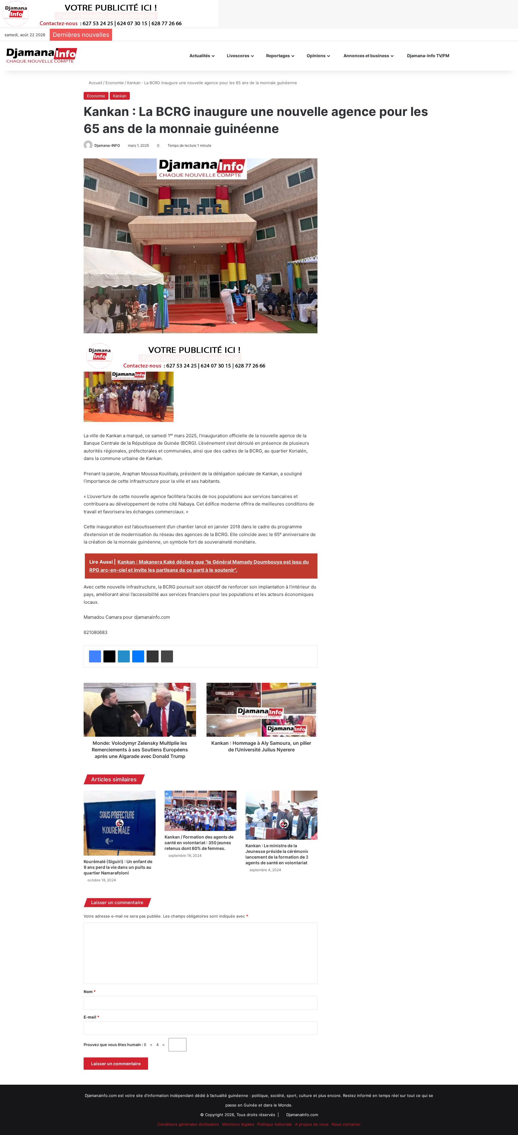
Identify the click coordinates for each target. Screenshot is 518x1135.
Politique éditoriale (274, 1124)
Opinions (316, 55)
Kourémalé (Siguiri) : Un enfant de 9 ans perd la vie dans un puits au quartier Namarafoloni (118, 867)
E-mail (91, 1017)
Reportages (277, 55)
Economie (115, 82)
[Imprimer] (167, 656)
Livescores (237, 55)
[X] (109, 656)
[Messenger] (138, 656)
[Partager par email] (153, 656)
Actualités (199, 55)
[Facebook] (95, 656)
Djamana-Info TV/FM (427, 55)
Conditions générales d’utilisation (188, 1124)
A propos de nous (312, 1124)
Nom (90, 991)
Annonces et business (366, 55)
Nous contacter (346, 1124)
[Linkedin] (124, 656)
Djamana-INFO (107, 145)
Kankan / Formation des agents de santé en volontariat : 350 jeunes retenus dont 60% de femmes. (199, 842)
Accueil (95, 82)
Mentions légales (238, 1124)
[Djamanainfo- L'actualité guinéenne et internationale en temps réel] (41, 56)
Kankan (120, 95)
